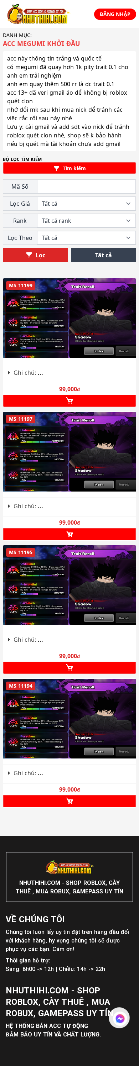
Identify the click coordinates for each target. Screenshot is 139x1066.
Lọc (39, 255)
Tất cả (103, 255)
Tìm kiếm (73, 168)
